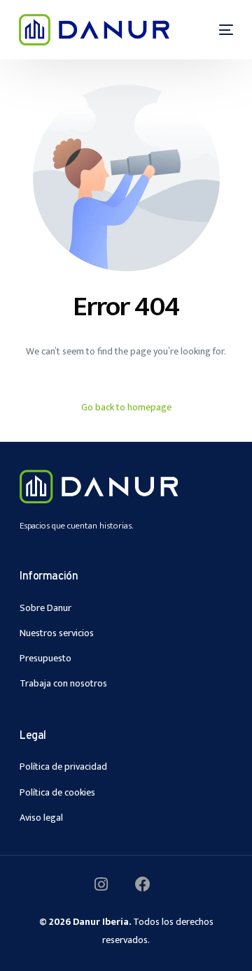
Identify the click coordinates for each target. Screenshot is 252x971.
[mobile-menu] (217, 29)
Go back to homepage (126, 407)
